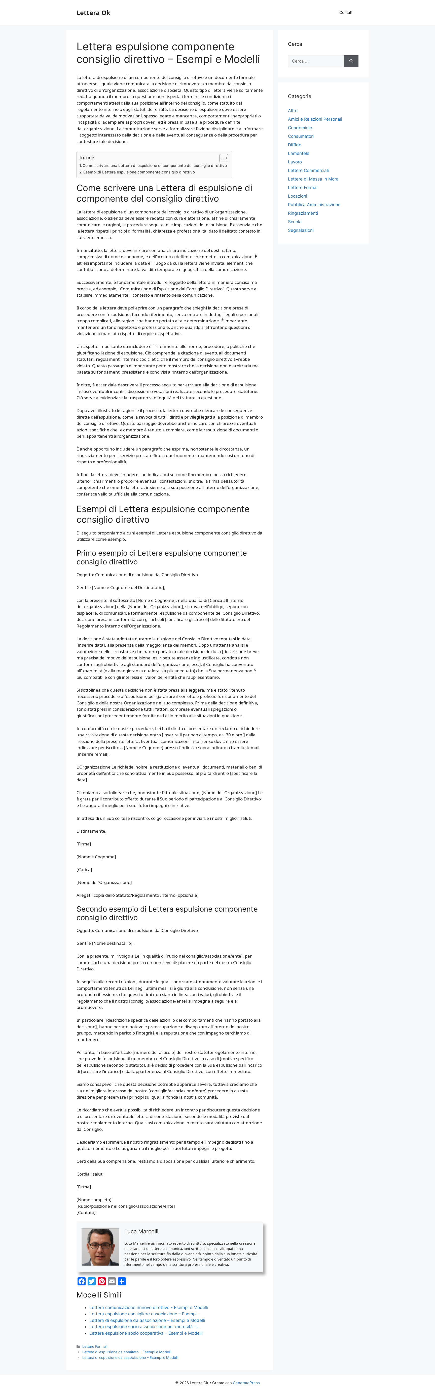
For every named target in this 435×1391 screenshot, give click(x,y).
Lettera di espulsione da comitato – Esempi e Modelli (126, 1352)
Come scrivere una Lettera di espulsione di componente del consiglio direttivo (155, 165)
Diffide (294, 144)
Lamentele (298, 153)
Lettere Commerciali (308, 170)
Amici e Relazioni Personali (315, 119)
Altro (293, 110)
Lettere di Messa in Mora (313, 179)
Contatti (346, 12)
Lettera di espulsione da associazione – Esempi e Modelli (130, 1357)
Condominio (300, 127)
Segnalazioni (301, 230)
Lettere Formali (94, 1346)
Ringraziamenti (303, 213)
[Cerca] (351, 61)
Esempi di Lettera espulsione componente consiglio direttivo (139, 172)
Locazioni (297, 196)
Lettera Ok (94, 12)
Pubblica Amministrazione (314, 204)
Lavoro (295, 161)
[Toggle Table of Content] (221, 158)
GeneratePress (246, 1382)
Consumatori (301, 136)
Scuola (295, 221)
